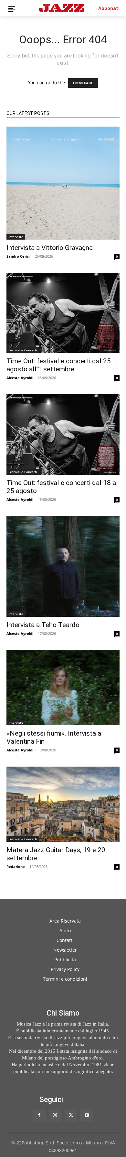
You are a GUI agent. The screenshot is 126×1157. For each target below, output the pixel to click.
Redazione (15, 866)
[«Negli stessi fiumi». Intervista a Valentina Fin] (63, 687)
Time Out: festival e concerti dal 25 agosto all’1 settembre (58, 365)
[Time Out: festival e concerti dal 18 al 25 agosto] (63, 434)
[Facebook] (39, 1115)
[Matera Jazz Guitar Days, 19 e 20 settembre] (63, 804)
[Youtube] (86, 1115)
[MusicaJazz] (61, 8)
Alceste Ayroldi (19, 377)
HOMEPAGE (83, 83)
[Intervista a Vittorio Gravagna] (63, 183)
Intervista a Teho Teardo (42, 625)
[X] (71, 1115)
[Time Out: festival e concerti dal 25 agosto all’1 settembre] (63, 313)
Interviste (15, 236)
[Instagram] (55, 1115)
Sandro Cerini (18, 256)
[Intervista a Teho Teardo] (63, 566)
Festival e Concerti (22, 350)
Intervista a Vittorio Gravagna (49, 248)
